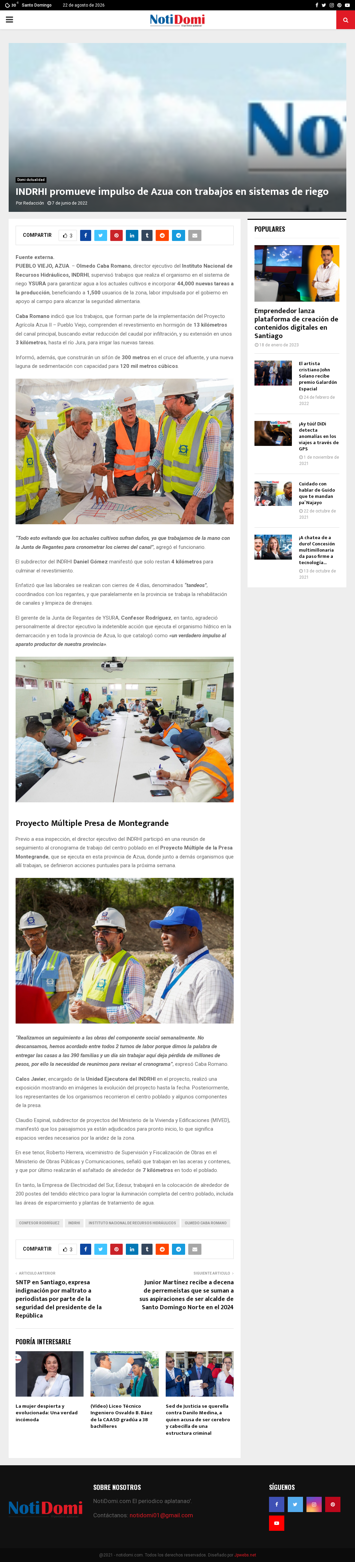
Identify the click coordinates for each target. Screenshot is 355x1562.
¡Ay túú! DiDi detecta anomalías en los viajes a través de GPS (319, 436)
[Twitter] (295, 1504)
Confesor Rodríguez (39, 1223)
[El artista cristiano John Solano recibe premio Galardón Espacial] (273, 373)
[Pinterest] (332, 1504)
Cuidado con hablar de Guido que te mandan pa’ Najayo (317, 493)
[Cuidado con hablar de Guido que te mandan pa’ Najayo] (273, 493)
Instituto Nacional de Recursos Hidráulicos (132, 1223)
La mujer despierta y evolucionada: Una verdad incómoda (47, 1413)
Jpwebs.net (245, 1555)
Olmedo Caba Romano (206, 1223)
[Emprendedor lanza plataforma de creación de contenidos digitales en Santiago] (296, 273)
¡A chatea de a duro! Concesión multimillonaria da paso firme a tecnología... (317, 550)
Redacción (33, 203)
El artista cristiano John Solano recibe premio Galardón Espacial (318, 376)
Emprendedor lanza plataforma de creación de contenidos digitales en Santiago (296, 323)
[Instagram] (314, 1504)
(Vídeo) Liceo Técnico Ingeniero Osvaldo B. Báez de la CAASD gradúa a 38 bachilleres (121, 1416)
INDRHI (74, 1223)
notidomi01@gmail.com (161, 1515)
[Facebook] (276, 1504)
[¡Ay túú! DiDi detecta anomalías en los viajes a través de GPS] (273, 433)
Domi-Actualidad (31, 180)
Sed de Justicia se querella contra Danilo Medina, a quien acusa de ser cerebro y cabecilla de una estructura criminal (198, 1420)
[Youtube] (276, 1523)
